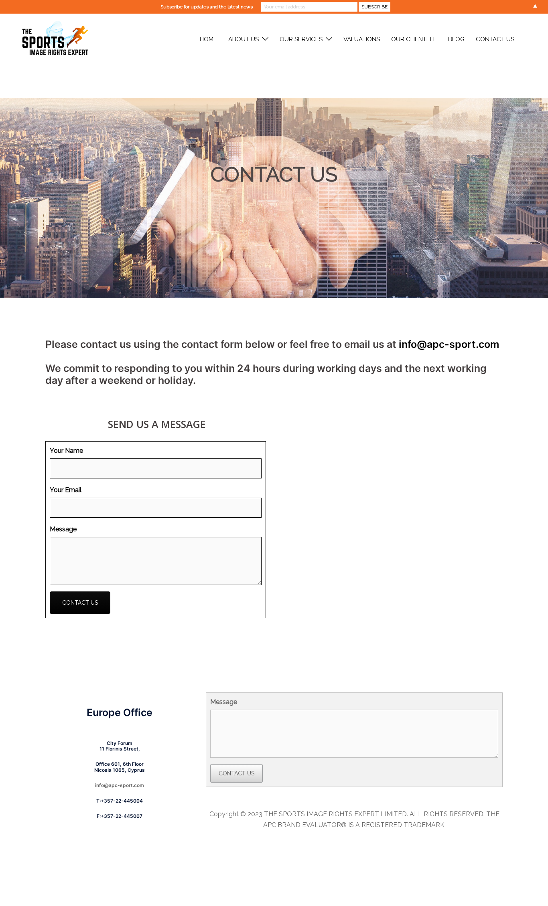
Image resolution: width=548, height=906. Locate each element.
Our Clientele (414, 39)
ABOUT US (243, 39)
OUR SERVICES (301, 39)
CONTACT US (495, 39)
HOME (208, 39)
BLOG (456, 39)
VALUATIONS (361, 39)
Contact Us (80, 602)
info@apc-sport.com (449, 344)
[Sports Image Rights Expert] (53, 39)
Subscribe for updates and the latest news (206, 7)
